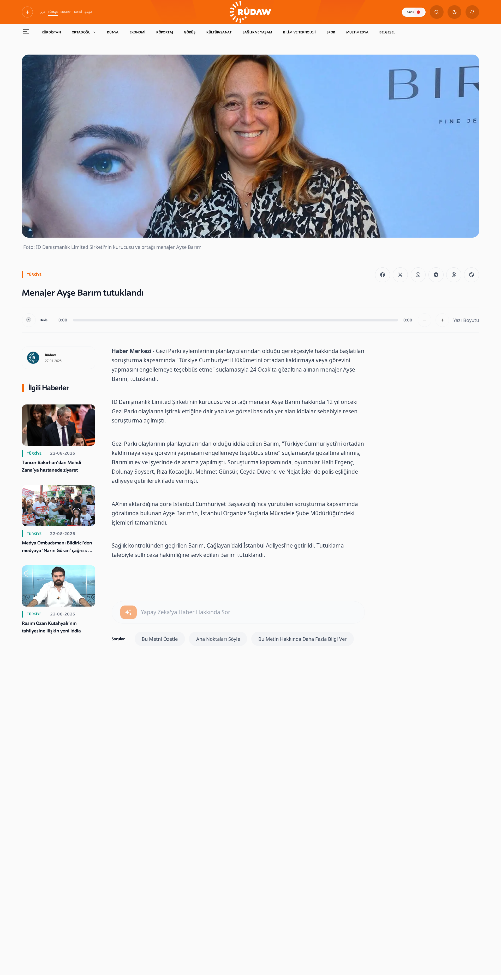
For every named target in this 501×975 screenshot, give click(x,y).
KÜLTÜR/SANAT (219, 32)
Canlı (410, 12)
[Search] (437, 12)
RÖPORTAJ (164, 32)
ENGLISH (66, 12)
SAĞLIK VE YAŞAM (257, 32)
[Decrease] (425, 320)
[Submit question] (128, 612)
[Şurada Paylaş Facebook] (382, 275)
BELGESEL (387, 32)
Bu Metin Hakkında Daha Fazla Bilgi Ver (302, 639)
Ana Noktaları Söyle (218, 639)
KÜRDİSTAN (51, 32)
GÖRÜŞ (189, 32)
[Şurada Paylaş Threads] (453, 275)
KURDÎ (78, 12)
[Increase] (442, 320)
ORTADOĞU (81, 32)
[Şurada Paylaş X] (400, 275)
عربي (42, 12)
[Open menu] (26, 32)
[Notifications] (472, 12)
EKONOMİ (138, 32)
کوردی (88, 12)
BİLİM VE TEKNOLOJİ (299, 32)
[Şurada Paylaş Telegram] (436, 275)
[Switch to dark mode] (454, 12)
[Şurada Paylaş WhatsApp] (418, 275)
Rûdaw (50, 355)
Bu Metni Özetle (160, 639)
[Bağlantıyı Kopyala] (471, 275)
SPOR (331, 32)
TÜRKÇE (53, 12)
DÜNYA (113, 32)
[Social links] (27, 12)
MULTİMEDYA (357, 32)
